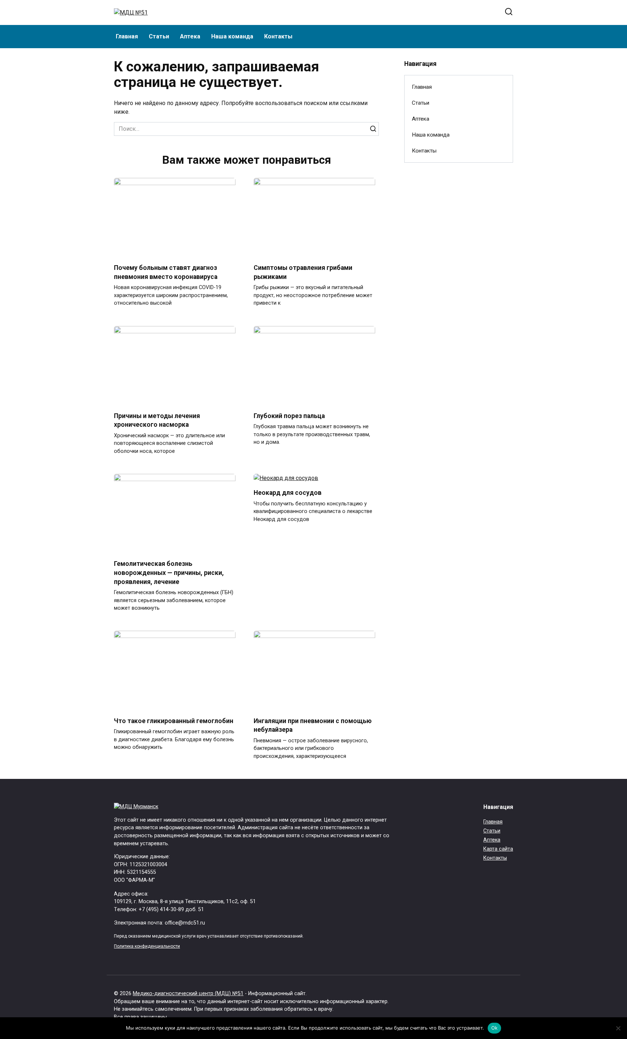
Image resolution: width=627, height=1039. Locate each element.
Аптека (190, 36)
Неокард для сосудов (287, 492)
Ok (494, 1028)
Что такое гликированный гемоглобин (173, 720)
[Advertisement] (458, 286)
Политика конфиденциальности (147, 946)
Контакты (278, 36)
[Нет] (618, 1028)
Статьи (159, 36)
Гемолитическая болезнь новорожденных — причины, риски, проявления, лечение (169, 572)
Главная (127, 36)
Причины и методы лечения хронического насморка (157, 420)
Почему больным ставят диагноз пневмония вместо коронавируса (165, 272)
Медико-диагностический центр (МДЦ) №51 (188, 993)
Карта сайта (498, 849)
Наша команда (232, 36)
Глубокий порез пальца (289, 416)
